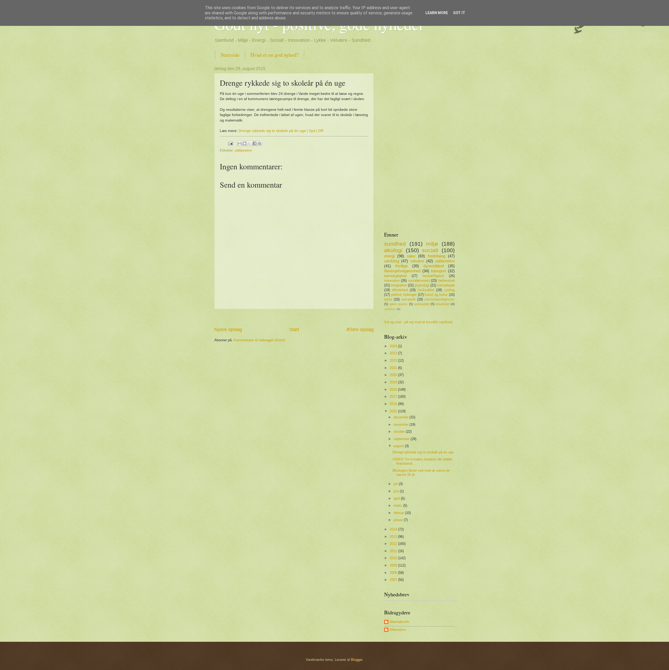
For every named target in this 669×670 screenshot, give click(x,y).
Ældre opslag (360, 329)
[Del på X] (249, 143)
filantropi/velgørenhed (402, 271)
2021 (394, 368)
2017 (394, 396)
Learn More (436, 13)
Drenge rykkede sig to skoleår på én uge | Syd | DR (281, 131)
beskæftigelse (433, 276)
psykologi (422, 285)
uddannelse (243, 150)
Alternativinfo (399, 622)
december (402, 417)
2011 (394, 551)
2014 (394, 529)
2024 (394, 346)
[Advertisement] (294, 318)
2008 (394, 573)
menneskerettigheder (439, 299)
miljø (432, 244)
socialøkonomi (419, 280)
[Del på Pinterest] (259, 143)
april (397, 498)
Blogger (356, 660)
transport (438, 271)
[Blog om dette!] (244, 143)
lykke (388, 299)
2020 (394, 375)
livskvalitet (426, 290)
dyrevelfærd (433, 266)
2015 (394, 411)
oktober (400, 432)
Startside (230, 54)
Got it (459, 13)
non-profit (408, 299)
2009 (394, 565)
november (402, 424)
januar (399, 520)
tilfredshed (400, 290)
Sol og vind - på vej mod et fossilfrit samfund (418, 322)
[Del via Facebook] (254, 143)
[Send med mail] (239, 143)
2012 (394, 544)
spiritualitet (421, 304)
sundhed (395, 244)
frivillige (401, 266)
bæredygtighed (395, 276)
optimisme (390, 309)
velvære (417, 261)
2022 (394, 360)
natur (411, 256)
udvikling (391, 261)
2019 (394, 382)
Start (294, 329)
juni (397, 491)
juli (396, 484)
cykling (449, 290)
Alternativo (397, 630)
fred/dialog (436, 256)
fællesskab (446, 280)
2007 (394, 580)
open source (398, 304)
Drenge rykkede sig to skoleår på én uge (423, 452)
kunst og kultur (436, 295)
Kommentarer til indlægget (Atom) (259, 340)
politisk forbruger (404, 295)
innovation (392, 280)
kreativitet (442, 304)
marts (398, 505)
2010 (394, 558)
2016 (394, 404)
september (402, 439)
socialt (430, 250)
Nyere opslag (228, 329)
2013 (394, 537)
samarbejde (446, 285)
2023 (394, 353)
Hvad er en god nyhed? (274, 54)
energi (389, 256)
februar (399, 513)
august (399, 446)
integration (399, 285)
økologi (393, 250)
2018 (394, 389)
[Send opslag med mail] (230, 143)
